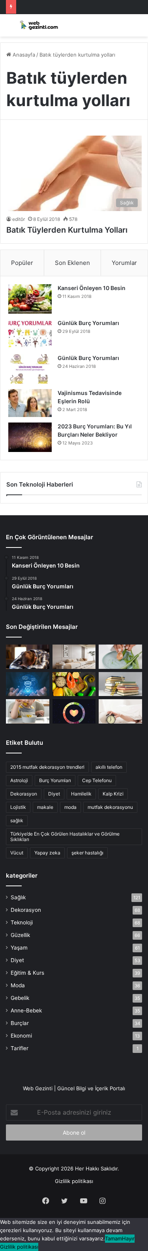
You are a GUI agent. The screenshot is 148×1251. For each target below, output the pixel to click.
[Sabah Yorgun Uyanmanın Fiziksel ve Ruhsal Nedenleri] (120, 711)
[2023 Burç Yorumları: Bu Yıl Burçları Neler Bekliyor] (30, 437)
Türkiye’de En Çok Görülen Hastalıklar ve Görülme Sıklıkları (65, 836)
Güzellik (20, 935)
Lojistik (18, 807)
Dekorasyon (23, 794)
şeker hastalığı (87, 853)
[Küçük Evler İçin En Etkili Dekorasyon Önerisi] (74, 657)
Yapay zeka (47, 853)
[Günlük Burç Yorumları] (30, 334)
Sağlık (18, 897)
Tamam (113, 1238)
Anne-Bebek (26, 1010)
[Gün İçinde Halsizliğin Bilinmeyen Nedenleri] (27, 657)
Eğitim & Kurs (27, 973)
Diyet (54, 794)
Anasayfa (23, 54)
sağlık (16, 820)
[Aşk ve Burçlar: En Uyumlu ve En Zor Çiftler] (74, 711)
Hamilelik (81, 794)
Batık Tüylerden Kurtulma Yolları (66, 230)
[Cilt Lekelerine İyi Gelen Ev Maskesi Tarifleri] (120, 657)
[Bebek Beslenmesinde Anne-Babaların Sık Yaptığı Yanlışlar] (27, 711)
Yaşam (19, 947)
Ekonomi (21, 1035)
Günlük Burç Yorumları (88, 323)
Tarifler (19, 1048)
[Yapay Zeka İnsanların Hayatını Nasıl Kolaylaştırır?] (27, 684)
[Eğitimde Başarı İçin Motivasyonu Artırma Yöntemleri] (120, 684)
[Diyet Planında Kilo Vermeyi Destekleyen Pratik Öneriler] (74, 684)
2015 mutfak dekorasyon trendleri (47, 767)
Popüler (22, 262)
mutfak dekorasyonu (110, 807)
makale (45, 807)
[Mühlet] (37, 25)
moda (70, 807)
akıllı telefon (109, 767)
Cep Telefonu (97, 780)
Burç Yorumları (55, 780)
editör (18, 219)
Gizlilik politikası (74, 1181)
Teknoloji (22, 922)
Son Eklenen (72, 262)
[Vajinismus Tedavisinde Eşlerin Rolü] (30, 403)
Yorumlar (124, 262)
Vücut (16, 853)
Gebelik (20, 998)
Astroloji (19, 780)
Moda (18, 985)
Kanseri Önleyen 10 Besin (92, 288)
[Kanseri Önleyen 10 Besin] (30, 299)
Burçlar (20, 1023)
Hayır (128, 1238)
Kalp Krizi (113, 794)
